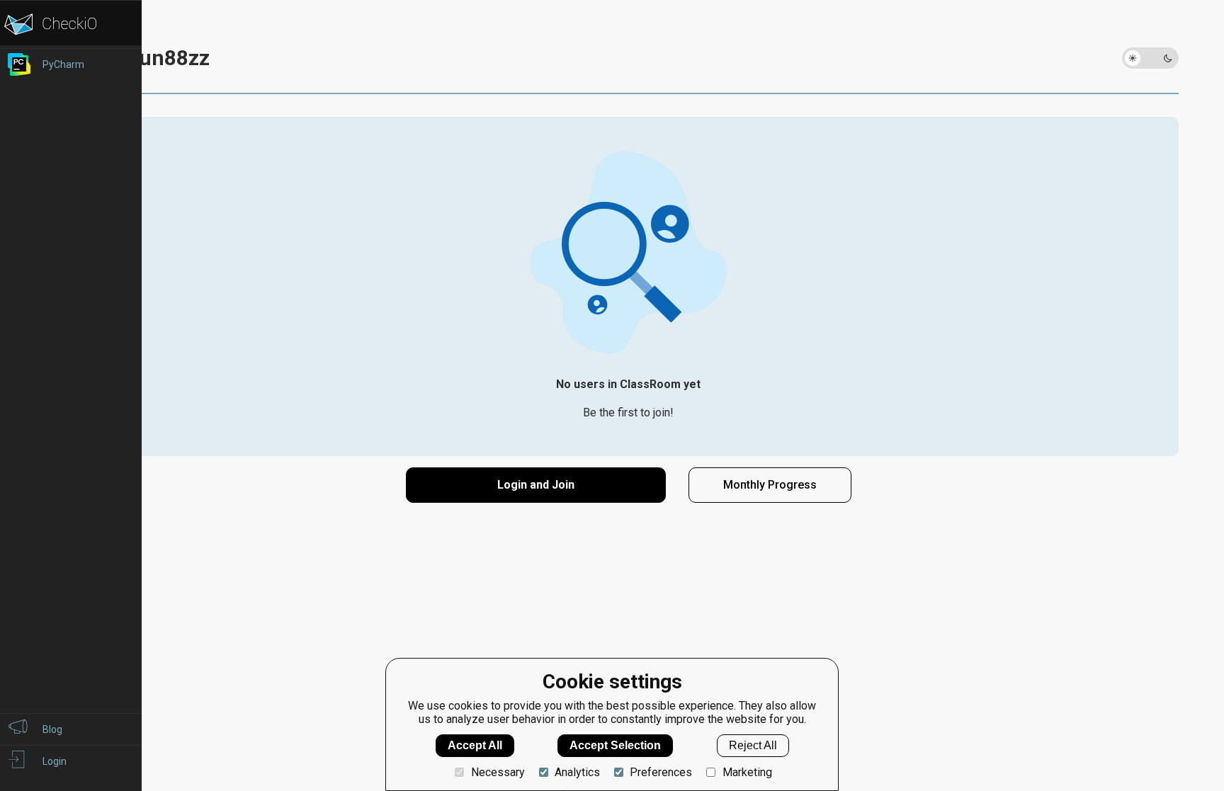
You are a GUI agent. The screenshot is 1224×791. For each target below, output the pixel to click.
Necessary (497, 772)
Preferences (661, 772)
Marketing (746, 772)
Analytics (577, 772)
